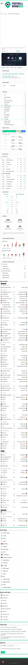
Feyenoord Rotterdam (8, 100)
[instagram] (17, 663)
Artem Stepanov (6, 268)
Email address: (4, 645)
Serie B (4, 552)
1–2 (21, 164)
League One (5, 571)
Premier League (6, 532)
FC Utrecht (5, 73)
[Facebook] (10, 663)
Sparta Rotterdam (13, 73)
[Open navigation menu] (1, 3)
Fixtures (5, 13)
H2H (15, 67)
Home (2, 13)
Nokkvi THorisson (6, 277)
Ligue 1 (4, 541)
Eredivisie (11, 54)
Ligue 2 (4, 573)
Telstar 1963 (6, 116)
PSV (5, 99)
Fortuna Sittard (7, 107)
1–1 (21, 169)
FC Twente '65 (6, 114)
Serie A (4, 538)
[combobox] (21, 51)
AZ (4, 95)
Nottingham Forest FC (10, 171)
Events (7, 67)
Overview (3, 67)
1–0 (21, 177)
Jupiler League (6, 568)
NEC (5, 112)
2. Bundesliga (6, 554)
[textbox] (21, 51)
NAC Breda (8, 169)
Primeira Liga (5, 549)
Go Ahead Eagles (7, 97)
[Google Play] (18, 663)
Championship (6, 560)
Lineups (12, 67)
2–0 (21, 181)
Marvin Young (5, 273)
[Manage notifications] (3, 662)
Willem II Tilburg (7, 121)
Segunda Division (6, 581)
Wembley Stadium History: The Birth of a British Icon (11, 631)
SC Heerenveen (7, 109)
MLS (4, 576)
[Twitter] (12, 663)
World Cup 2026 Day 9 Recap (6, 627)
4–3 (21, 179)
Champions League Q (7, 557)
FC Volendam (8, 164)
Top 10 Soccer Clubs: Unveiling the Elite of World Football (12, 633)
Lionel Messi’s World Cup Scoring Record (9, 629)
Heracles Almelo (9, 181)
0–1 (21, 160)
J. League (5, 565)
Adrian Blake (5, 266)
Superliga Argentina (7, 587)
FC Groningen (6, 102)
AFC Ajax (5, 104)
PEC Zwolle (6, 117)
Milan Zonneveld (6, 275)
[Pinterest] (13, 663)
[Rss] (9, 663)
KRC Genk (8, 162)
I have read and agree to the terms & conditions (11, 648)
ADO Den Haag (7, 122)
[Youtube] (14, 663)
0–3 (21, 186)
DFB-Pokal (5, 562)
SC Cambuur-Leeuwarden (9, 124)
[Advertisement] (14, 30)
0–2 (21, 162)
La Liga (4, 535)
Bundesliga (5, 543)
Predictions (19, 67)
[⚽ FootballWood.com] (14, 4)
